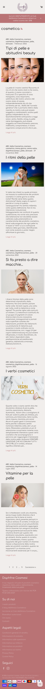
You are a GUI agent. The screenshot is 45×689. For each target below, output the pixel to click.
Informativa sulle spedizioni (14, 639)
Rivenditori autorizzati (11, 614)
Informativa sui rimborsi (12, 643)
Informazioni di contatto (12, 636)
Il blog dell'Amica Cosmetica (14, 608)
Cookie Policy (8, 656)
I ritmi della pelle (20, 157)
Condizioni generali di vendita (15, 633)
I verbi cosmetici (20, 371)
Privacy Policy (8, 653)
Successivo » (30, 567)
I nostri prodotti (9, 604)
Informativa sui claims (11, 650)
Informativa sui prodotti (12, 646)
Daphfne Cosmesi (13, 675)
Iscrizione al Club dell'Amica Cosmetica (18, 611)
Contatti (5, 621)
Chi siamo (6, 618)
